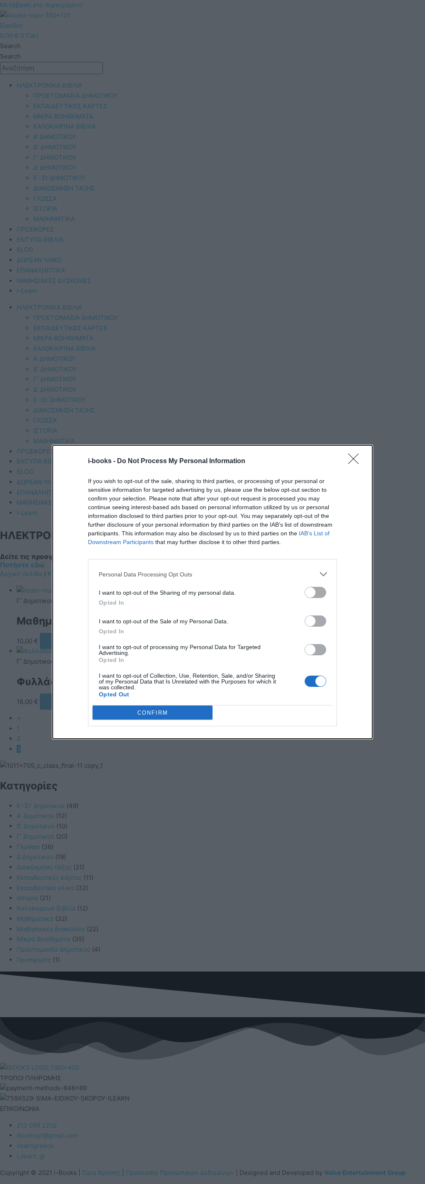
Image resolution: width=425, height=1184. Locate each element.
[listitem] (212, 574)
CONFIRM (152, 713)
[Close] (356, 461)
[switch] (315, 592)
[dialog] (212, 592)
